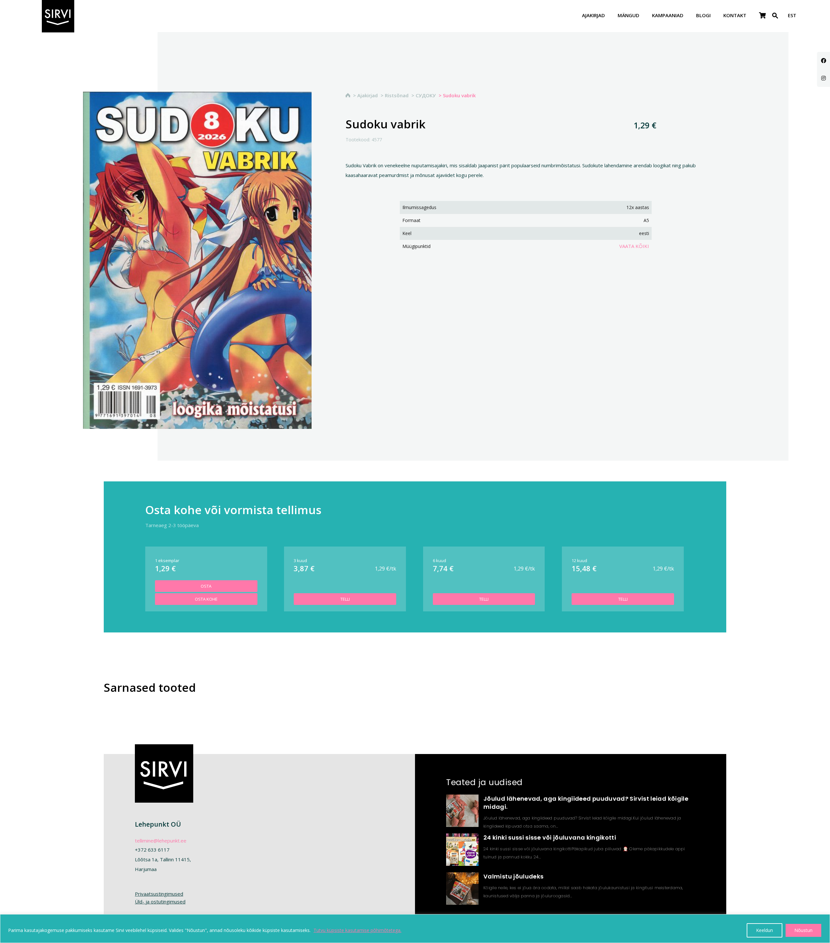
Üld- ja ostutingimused (160, 901)
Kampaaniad (667, 15)
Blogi (703, 15)
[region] (415, 928)
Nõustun (803, 930)
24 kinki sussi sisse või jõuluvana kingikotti (549, 837)
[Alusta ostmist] (762, 15)
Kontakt (734, 15)
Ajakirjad (593, 15)
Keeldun (764, 930)
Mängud (628, 15)
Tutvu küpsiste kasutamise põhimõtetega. (357, 930)
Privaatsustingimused (159, 893)
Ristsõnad (397, 95)
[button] (775, 20)
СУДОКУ (426, 95)
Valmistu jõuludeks (513, 876)
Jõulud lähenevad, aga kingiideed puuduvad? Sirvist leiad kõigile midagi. (585, 803)
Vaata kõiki (634, 246)
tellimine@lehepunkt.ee (160, 840)
